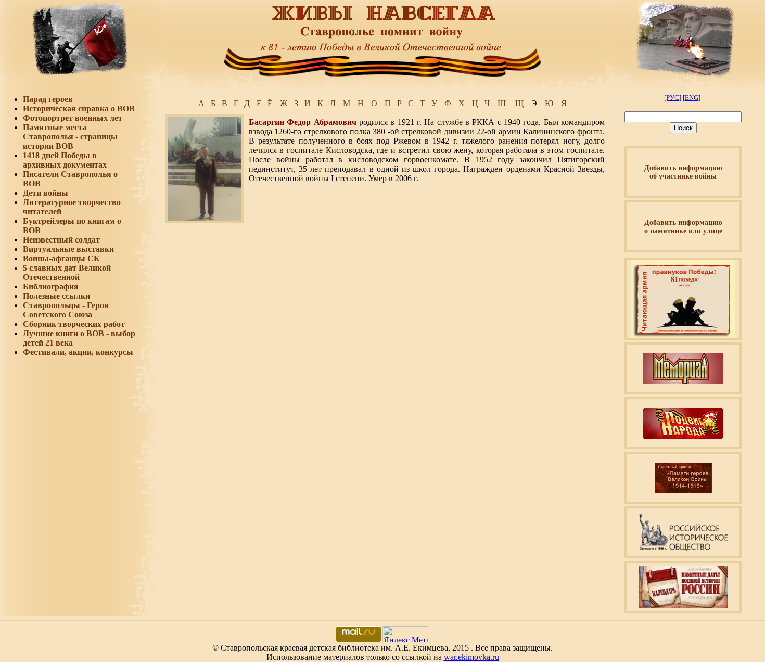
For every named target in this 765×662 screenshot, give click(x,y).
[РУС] (672, 97)
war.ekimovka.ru (471, 657)
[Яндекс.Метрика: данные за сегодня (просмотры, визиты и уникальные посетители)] (405, 634)
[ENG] (691, 97)
